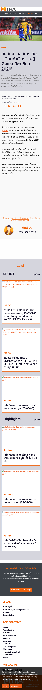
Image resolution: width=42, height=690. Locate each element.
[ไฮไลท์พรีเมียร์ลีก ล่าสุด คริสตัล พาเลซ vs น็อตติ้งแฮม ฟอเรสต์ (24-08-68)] (21, 522)
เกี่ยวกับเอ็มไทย (8, 615)
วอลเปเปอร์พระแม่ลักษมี (11, 652)
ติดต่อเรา (6, 612)
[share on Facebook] (9, 106)
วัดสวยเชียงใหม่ (8, 630)
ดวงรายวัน (6, 638)
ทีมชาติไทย (34, 218)
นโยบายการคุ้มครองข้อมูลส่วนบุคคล (16, 609)
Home (4, 96)
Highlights (8, 400)
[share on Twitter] (14, 106)
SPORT (3, 48)
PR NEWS (7, 305)
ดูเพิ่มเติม (36, 274)
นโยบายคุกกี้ (7, 607)
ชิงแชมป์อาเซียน (8, 218)
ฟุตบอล (5, 130)
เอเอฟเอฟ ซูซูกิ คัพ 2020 (21, 220)
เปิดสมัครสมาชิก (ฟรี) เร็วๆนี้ (21, 589)
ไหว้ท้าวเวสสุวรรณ (9, 646)
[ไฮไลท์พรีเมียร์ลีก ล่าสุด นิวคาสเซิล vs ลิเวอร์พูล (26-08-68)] (21, 386)
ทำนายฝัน (13, 13)
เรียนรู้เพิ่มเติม (16, 686)
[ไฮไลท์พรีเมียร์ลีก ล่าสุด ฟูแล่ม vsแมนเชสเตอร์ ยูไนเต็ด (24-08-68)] (21, 436)
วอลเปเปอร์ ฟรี (8, 655)
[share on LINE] (19, 106)
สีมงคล (5, 657)
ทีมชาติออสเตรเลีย (22, 218)
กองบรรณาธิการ (27, 232)
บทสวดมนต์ (7, 641)
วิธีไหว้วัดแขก (7, 649)
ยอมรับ (5, 686)
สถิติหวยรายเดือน (9, 635)
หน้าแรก (5, 13)
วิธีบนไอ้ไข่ (6, 644)
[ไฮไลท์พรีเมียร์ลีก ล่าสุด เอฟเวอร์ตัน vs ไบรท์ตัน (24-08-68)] (21, 480)
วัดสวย (5, 627)
